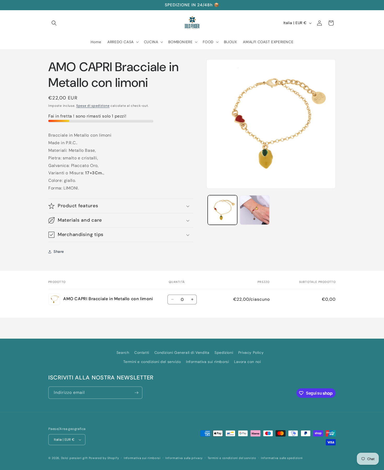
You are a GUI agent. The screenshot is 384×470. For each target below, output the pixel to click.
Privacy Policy (251, 352)
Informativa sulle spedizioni (282, 458)
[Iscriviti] (136, 393)
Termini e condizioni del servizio (152, 361)
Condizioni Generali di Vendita (182, 352)
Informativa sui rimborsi (207, 361)
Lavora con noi (247, 361)
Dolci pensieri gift (74, 458)
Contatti (141, 352)
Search (123, 352)
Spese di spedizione (92, 106)
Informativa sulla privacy (184, 458)
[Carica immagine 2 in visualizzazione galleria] (254, 210)
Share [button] (59, 251)
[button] (54, 23)
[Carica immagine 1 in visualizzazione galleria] (222, 210)
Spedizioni (223, 352)
